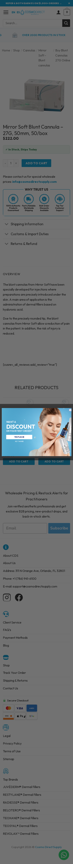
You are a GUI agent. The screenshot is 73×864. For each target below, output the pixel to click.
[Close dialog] (70, 410)
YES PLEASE (19, 437)
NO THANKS (19, 441)
